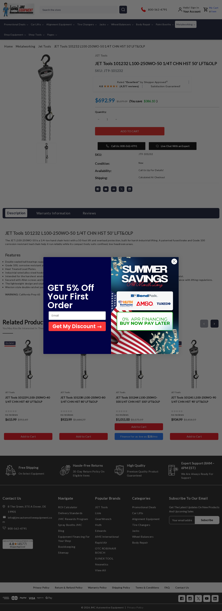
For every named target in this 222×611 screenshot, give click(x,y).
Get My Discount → (77, 326)
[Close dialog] (174, 261)
